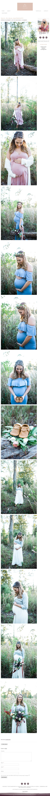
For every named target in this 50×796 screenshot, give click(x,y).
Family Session (43, 46)
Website (2, 771)
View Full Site (25, 791)
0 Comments (24, 20)
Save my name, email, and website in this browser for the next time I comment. (14, 775)
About (8, 10)
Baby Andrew (4, 744)
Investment (4, 13)
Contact (46, 10)
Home (3, 10)
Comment (2, 751)
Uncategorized (7, 739)
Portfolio (38, 10)
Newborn (43, 48)
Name (2, 762)
